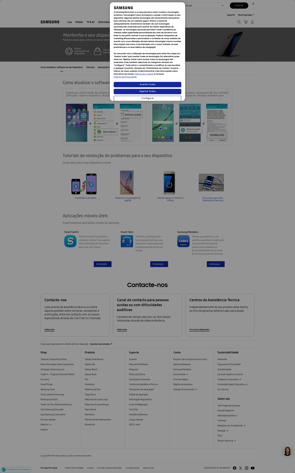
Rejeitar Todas (148, 91)
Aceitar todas (147, 84)
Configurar (147, 98)
